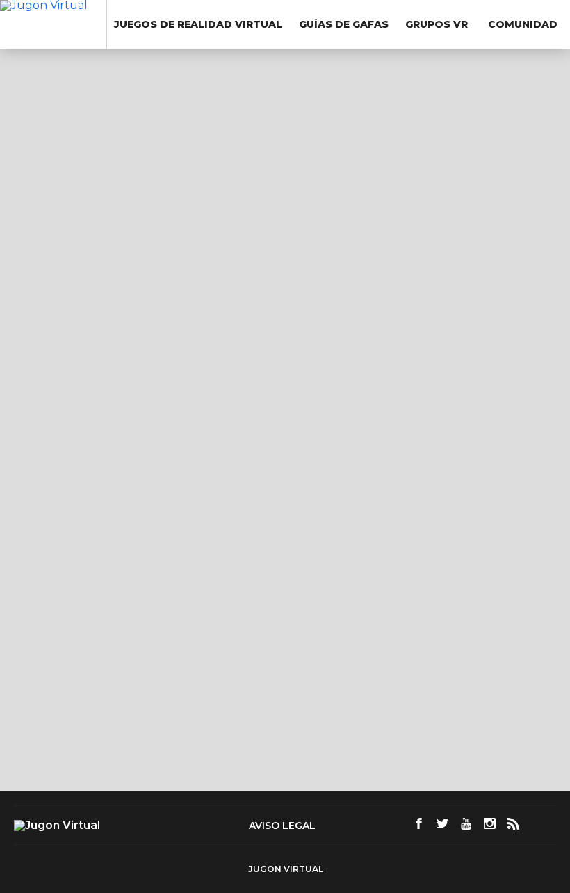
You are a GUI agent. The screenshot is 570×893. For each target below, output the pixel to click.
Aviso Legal (282, 825)
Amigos (59, 233)
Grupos (59, 258)
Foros (50, 283)
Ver (44, 315)
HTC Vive (378, 423)
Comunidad (522, 24)
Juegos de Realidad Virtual (198, 24)
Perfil (48, 184)
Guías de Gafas (344, 24)
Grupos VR (436, 24)
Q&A (46, 209)
